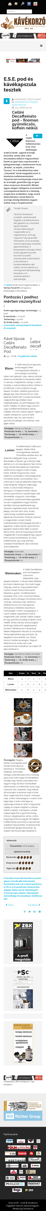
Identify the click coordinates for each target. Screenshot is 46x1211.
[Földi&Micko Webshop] (23, 60)
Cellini (9, 285)
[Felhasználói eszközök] (37, 136)
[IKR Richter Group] (23, 1115)
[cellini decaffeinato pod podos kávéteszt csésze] (23, 750)
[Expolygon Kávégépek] (23, 1105)
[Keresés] (23, 3)
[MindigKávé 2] (23, 35)
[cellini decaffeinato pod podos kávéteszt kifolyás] (23, 705)
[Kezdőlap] (10, 3)
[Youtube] (35, 3)
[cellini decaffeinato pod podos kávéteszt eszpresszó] (23, 719)
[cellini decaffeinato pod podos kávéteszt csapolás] (23, 734)
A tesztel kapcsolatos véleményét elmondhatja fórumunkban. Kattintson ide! (23, 896)
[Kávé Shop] (16, 3)
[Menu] (41, 45)
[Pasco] (23, 989)
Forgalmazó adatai (27, 356)
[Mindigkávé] (23, 1077)
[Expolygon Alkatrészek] (23, 1043)
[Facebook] (29, 3)
